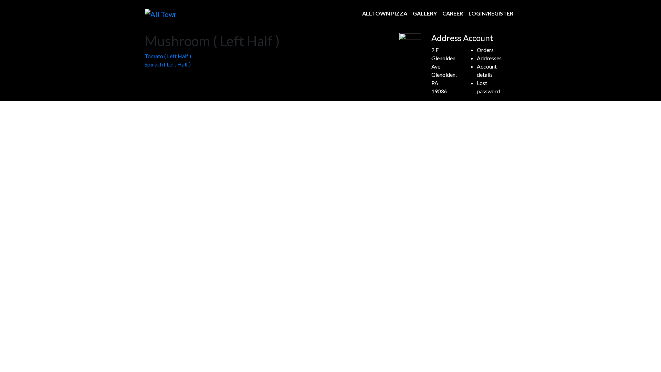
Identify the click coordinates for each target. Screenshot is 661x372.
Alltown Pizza (384, 13)
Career (452, 13)
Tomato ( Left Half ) (168, 56)
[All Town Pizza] (160, 13)
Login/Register (491, 13)
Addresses (489, 58)
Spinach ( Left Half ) (168, 64)
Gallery (425, 13)
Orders (485, 49)
